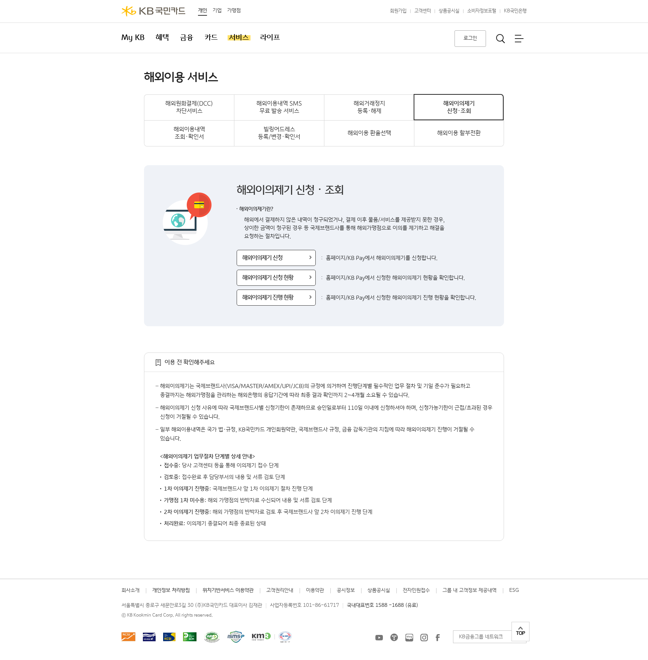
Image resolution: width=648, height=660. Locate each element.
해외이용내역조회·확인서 (189, 133)
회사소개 (131, 590)
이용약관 (315, 590)
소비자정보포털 (481, 11)
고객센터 (422, 11)
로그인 (470, 38)
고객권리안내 (279, 590)
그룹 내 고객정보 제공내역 (469, 590)
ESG (514, 590)
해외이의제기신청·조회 (459, 107)
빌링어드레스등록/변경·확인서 (279, 133)
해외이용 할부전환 (459, 133)
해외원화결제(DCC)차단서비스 (189, 107)
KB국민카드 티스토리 (394, 637)
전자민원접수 (416, 590)
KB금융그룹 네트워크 (481, 636)
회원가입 (398, 11)
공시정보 (346, 590)
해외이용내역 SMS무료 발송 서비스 (279, 107)
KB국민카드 (153, 11)
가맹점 (234, 10)
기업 (217, 10)
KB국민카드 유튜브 (379, 637)
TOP (520, 633)
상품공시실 (449, 11)
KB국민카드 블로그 (409, 637)
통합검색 (500, 38)
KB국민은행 (515, 11)
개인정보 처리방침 (171, 590)
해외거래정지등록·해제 (369, 107)
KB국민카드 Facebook (437, 637)
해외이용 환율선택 (369, 133)
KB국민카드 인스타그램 (424, 637)
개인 (202, 10)
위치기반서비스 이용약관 (228, 590)
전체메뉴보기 (519, 38)
